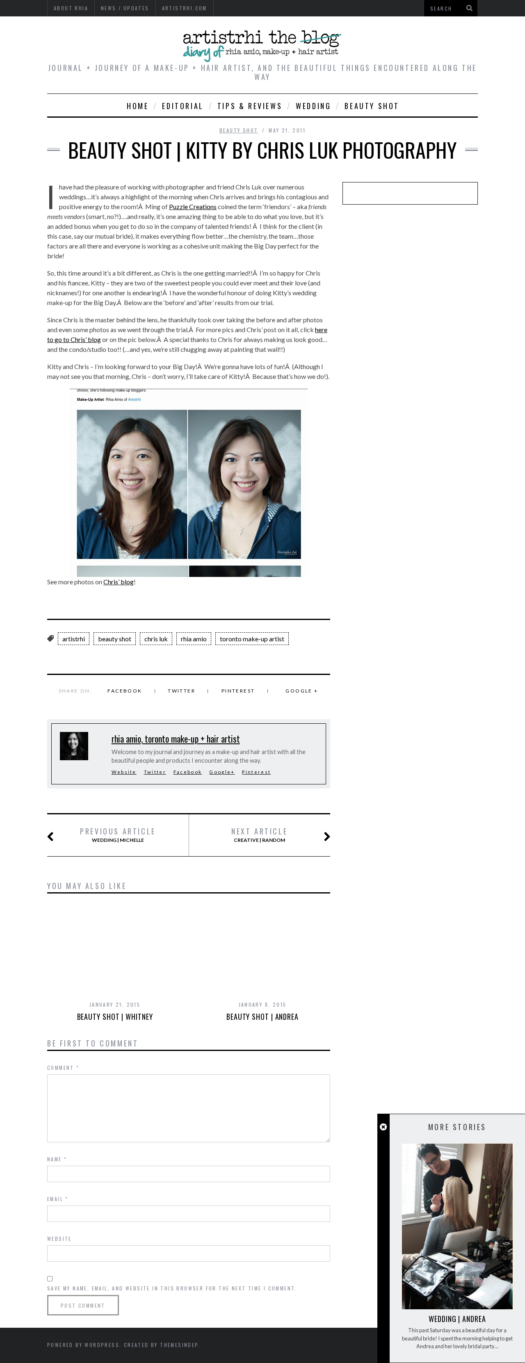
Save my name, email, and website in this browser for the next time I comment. (172, 1288)
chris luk (156, 639)
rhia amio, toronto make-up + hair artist (176, 738)
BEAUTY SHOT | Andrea (262, 1016)
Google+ (222, 772)
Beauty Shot (372, 105)
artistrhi (73, 639)
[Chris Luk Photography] (188, 483)
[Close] (383, 1127)
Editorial (182, 105)
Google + (301, 691)
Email (57, 1198)
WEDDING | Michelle (118, 835)
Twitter (181, 691)
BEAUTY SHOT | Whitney (115, 1016)
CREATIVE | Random (259, 835)
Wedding (313, 105)
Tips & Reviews (249, 105)
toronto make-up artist (252, 639)
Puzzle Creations (193, 206)
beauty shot (114, 639)
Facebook (124, 691)
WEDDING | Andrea (457, 1318)
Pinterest (238, 691)
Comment (63, 1067)
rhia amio (194, 639)
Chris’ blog (118, 582)
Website (124, 772)
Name (57, 1159)
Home (137, 105)
